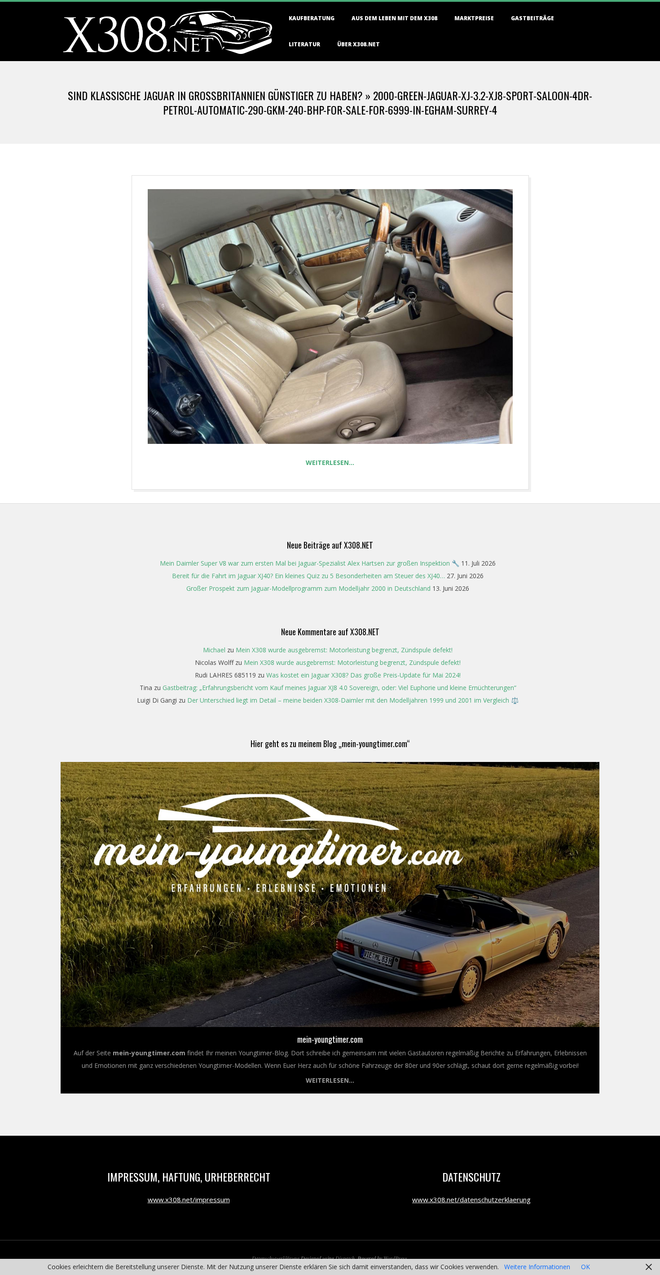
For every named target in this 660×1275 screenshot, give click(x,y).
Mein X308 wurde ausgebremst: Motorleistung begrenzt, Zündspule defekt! (344, 650)
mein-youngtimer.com (330, 1039)
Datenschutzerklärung (275, 1258)
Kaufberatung (311, 18)
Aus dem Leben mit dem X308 (394, 18)
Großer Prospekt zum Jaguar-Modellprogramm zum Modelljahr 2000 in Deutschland (308, 588)
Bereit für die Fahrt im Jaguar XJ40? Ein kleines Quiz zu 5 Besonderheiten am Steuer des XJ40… (308, 575)
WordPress (395, 1258)
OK (585, 1266)
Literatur (304, 44)
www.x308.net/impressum (189, 1199)
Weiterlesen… (330, 462)
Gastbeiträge (532, 18)
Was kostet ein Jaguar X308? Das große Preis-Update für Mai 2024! (363, 675)
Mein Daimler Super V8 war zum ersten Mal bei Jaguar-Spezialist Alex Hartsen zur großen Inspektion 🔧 (309, 563)
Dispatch (345, 1258)
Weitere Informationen (537, 1266)
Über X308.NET (358, 44)
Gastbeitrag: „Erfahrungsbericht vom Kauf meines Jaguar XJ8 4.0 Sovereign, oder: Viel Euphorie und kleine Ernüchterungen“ (339, 687)
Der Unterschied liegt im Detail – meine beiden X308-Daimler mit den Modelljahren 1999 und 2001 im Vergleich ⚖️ (353, 700)
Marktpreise (474, 18)
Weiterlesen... (330, 1080)
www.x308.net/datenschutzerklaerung (471, 1199)
